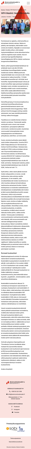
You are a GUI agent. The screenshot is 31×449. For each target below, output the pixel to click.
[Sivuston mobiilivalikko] (28, 3)
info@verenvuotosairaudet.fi (16, 394)
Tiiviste (8, 9)
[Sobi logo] (11, 429)
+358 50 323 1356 (16, 391)
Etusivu (3, 9)
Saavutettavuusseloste (15, 441)
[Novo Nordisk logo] (21, 429)
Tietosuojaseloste (15, 438)
